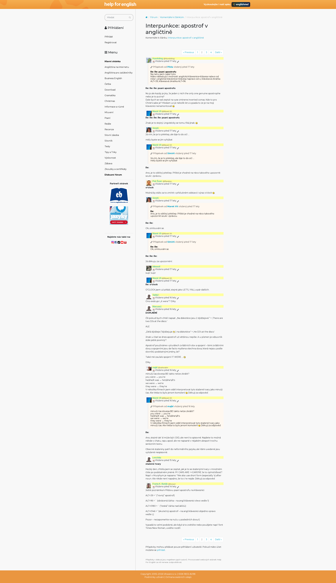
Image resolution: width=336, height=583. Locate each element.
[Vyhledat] (129, 17)
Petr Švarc (162, 181)
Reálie (108, 124)
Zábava (108, 163)
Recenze (109, 129)
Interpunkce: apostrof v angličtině (186, 38)
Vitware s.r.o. (170, 574)
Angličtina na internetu (117, 67)
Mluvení (109, 112)
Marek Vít (162, 111)
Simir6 (156, 128)
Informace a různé (114, 106)
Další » (218, 52)
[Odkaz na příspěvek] (151, 67)
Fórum (154, 17)
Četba (108, 84)
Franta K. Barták (164, 484)
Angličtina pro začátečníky (119, 72)
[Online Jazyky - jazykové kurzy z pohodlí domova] (119, 215)
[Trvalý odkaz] (178, 61)
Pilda (170, 67)
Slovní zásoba (112, 135)
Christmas (110, 101)
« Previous (188, 52)
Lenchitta (157, 457)
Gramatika (110, 95)
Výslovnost (110, 158)
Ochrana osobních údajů (178, 577)
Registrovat (111, 42)
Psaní (107, 118)
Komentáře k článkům (172, 17)
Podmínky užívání (154, 577)
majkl (160, 367)
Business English (113, 78)
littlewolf (156, 266)
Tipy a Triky (111, 152)
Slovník (108, 141)
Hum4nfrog (164, 58)
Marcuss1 (157, 306)
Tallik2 (156, 295)
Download (110, 90)
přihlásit (161, 550)
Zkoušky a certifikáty (116, 169)
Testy (107, 146)
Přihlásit (109, 36)
